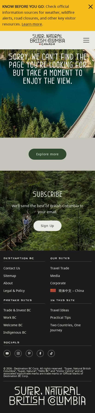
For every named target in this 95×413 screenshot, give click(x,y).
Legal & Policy (14, 290)
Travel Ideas (59, 310)
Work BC (9, 317)
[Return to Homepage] (47, 39)
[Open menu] (86, 40)
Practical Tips (60, 317)
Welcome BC (13, 325)
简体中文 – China (71, 290)
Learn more (32, 24)
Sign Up (47, 225)
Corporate (58, 283)
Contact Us (11, 268)
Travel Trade (59, 268)
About (8, 283)
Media (55, 275)
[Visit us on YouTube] (7, 353)
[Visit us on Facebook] (40, 353)
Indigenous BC (14, 332)
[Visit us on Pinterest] (29, 353)
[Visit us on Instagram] (18, 353)
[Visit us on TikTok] (51, 353)
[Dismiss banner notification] (91, 7)
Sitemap (9, 275)
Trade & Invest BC (17, 310)
